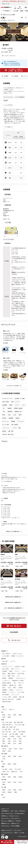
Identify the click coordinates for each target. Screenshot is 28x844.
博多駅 (26, 10)
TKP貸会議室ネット (7, 10)
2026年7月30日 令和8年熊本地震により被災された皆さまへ (14, 1)
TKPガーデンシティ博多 (9, 14)
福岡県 (21, 10)
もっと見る (5, 342)
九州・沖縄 (15, 10)
